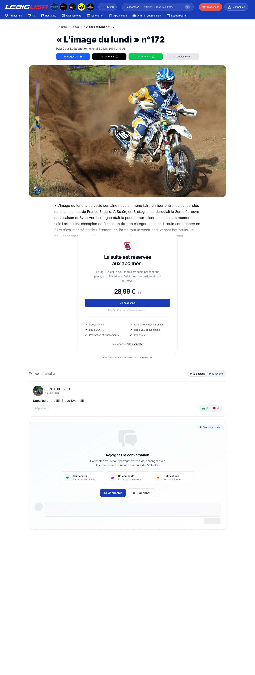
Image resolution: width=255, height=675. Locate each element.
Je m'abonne (127, 302)
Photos (75, 26)
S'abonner (143, 493)
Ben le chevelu (58, 389)
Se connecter (135, 343)
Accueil (63, 26)
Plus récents (216, 373)
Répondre (40, 408)
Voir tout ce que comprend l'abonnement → (127, 357)
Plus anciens (197, 373)
